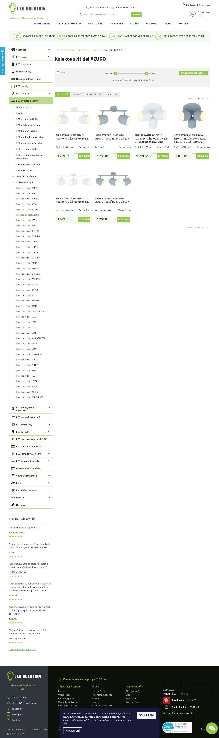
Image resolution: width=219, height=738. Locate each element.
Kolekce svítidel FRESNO (27, 268)
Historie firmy (98, 691)
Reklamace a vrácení (67, 705)
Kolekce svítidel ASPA (26, 204)
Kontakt (184, 23)
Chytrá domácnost (26, 475)
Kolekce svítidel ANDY (26, 187)
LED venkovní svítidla (28, 164)
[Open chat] (212, 728)
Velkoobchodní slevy (102, 705)
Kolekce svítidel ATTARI (27, 209)
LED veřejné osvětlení (28, 417)
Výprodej (21, 49)
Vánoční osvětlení (26, 176)
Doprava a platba (66, 698)
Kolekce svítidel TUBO (26, 375)
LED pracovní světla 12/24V (31, 439)
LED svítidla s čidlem (27, 149)
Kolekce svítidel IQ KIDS (27, 289)
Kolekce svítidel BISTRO (27, 230)
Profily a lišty (23, 71)
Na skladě (64, 72)
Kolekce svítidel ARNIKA (27, 198)
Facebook (17, 708)
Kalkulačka (95, 23)
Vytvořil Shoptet (17, 734)
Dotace (95, 701)
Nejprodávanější (95, 94)
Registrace (204, 4)
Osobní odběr (64, 694)
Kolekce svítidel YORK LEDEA (29, 397)
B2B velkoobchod (70, 23)
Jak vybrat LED (42, 23)
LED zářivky (22, 93)
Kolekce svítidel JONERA (27, 300)
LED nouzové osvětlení (28, 446)
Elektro (20, 483)
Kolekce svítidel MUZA (26, 348)
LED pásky (21, 57)
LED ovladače (23, 64)
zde (65, 723)
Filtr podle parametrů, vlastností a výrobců (131, 80)
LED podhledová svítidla (29, 137)
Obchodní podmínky (67, 701)
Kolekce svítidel (24, 182)
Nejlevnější (62, 94)
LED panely (22, 86)
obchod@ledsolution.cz (24, 703)
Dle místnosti (23, 107)
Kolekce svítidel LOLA (26, 327)
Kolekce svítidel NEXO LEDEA (29, 354)
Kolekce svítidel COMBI (27, 247)
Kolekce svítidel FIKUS (26, 263)
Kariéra (95, 698)
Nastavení (73, 731)
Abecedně (113, 94)
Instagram (17, 714)
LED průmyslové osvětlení (25, 409)
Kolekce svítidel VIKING (27, 391)
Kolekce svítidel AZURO (27, 214)
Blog (168, 23)
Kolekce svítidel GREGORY (28, 279)
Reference (116, 23)
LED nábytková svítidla (29, 143)
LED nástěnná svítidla (28, 125)
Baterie (20, 497)
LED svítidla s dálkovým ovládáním (29, 156)
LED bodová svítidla (27, 131)
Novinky (20, 505)
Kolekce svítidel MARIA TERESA (30, 338)
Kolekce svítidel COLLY (26, 241)
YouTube (16, 720)
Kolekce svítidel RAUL (26, 370)
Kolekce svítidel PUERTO (27, 365)
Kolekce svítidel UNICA (26, 381)
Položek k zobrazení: (193, 73)
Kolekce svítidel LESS (26, 322)
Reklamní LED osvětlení (29, 468)
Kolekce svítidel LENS (26, 316)
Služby (134, 23)
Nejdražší (77, 94)
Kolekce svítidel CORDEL (27, 252)
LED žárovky (23, 432)
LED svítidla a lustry (27, 101)
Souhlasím (146, 715)
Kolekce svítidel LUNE (26, 332)
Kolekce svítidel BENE (26, 220)
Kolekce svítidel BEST (26, 225)
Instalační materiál (26, 490)
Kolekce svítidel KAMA (26, 306)
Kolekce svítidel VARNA (27, 386)
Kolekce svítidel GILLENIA (28, 273)
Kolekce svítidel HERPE (27, 284)
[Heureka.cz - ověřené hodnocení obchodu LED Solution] (177, 727)
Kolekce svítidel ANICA (26, 193)
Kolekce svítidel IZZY (26, 295)
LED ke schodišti (25, 170)
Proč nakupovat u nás (102, 694)
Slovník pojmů (132, 691)
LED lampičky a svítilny (28, 454)
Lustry (20, 113)
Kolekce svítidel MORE (26, 343)
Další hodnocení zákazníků (22, 649)
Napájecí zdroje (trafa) (28, 79)
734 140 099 (19, 697)
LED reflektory (24, 424)
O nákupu (152, 23)
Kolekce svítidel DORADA (28, 257)
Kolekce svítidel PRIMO (27, 359)
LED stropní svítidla (27, 119)
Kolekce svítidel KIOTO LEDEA (30, 311)
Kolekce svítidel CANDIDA (28, 236)
